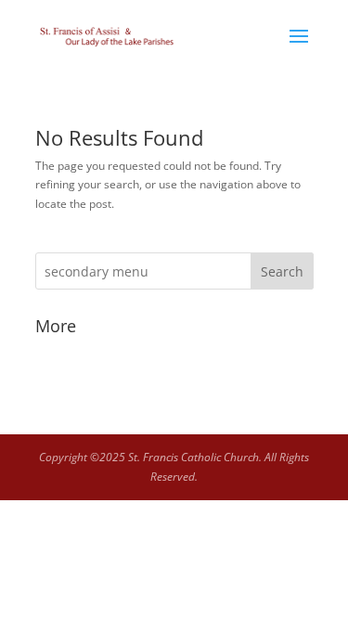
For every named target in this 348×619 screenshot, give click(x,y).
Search (282, 271)
